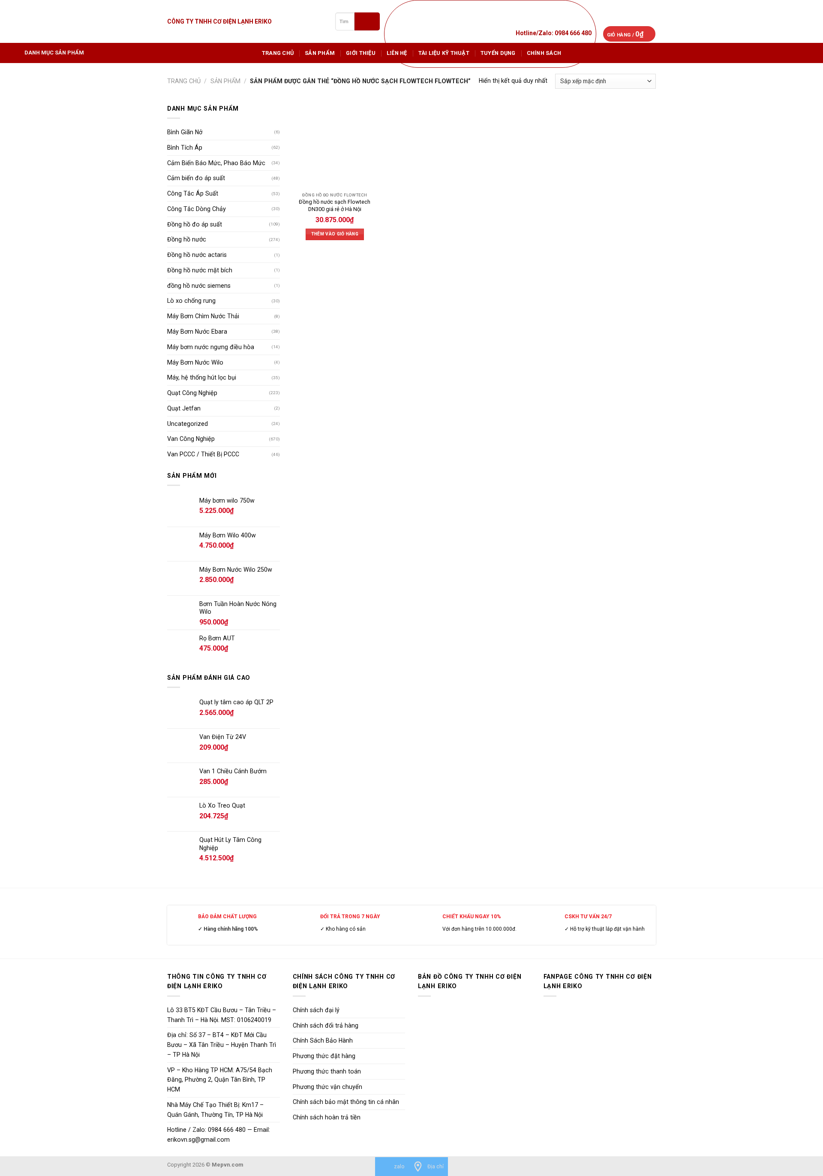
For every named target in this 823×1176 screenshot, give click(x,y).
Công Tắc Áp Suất (192, 193)
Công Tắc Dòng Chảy (196, 208)
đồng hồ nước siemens (199, 285)
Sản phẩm (320, 53)
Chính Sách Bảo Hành (323, 1040)
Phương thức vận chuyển (327, 1086)
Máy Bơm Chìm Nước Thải (203, 316)
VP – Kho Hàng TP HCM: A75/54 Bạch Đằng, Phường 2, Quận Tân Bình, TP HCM (219, 1080)
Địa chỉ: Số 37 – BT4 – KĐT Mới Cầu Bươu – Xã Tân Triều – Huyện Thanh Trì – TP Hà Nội (221, 1044)
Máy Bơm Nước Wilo (195, 362)
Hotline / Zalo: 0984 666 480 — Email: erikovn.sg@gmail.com (218, 1134)
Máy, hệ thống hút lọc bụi (201, 377)
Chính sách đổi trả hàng (325, 1025)
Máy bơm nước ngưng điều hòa (210, 347)
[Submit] (367, 21)
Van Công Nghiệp (191, 438)
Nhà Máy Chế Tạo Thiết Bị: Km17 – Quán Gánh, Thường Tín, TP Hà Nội (215, 1109)
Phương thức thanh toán (327, 1071)
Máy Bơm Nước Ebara (197, 331)
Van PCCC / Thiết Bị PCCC (203, 454)
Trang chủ (278, 53)
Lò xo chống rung (191, 300)
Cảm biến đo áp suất (196, 178)
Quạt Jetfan (184, 408)
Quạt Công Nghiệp (192, 392)
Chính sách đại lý (316, 1010)
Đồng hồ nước (186, 239)
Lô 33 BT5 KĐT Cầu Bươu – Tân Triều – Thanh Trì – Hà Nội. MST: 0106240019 (221, 1015)
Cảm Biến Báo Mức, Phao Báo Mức (216, 163)
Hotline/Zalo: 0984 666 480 (554, 33)
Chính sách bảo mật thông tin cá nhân (346, 1101)
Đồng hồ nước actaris (197, 254)
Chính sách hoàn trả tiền (326, 1117)
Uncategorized (187, 423)
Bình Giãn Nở (184, 132)
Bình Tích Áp (184, 147)
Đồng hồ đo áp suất (194, 224)
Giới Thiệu (360, 53)
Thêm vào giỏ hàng (334, 234)
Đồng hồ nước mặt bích (199, 270)
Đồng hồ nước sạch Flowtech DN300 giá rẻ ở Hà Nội (334, 205)
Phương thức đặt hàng (324, 1055)
